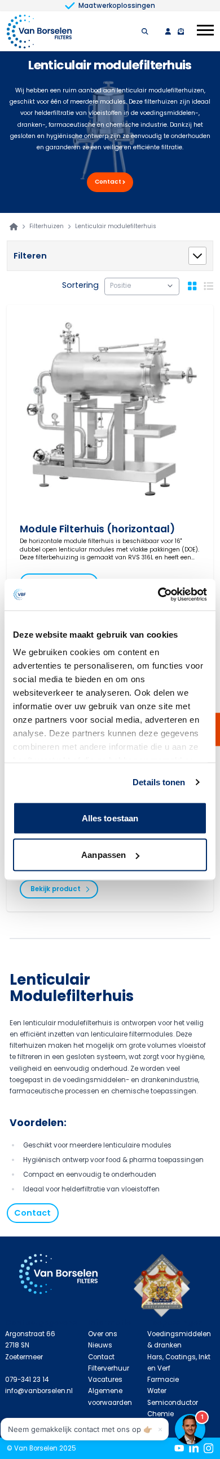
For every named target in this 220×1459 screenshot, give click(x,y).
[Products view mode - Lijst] (208, 286)
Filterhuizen (46, 226)
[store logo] (39, 31)
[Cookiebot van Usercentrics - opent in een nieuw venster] (158, 595)
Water (156, 1390)
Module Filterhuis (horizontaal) (97, 529)
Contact (108, 181)
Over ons (102, 1333)
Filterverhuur (108, 1368)
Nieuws (100, 1345)
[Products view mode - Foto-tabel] (192, 286)
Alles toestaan (110, 817)
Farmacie (163, 1379)
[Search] (145, 31)
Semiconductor (172, 1402)
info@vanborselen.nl (39, 1390)
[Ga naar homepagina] (13, 226)
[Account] (168, 31)
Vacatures (105, 1379)
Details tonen (159, 782)
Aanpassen (103, 855)
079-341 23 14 (27, 1379)
